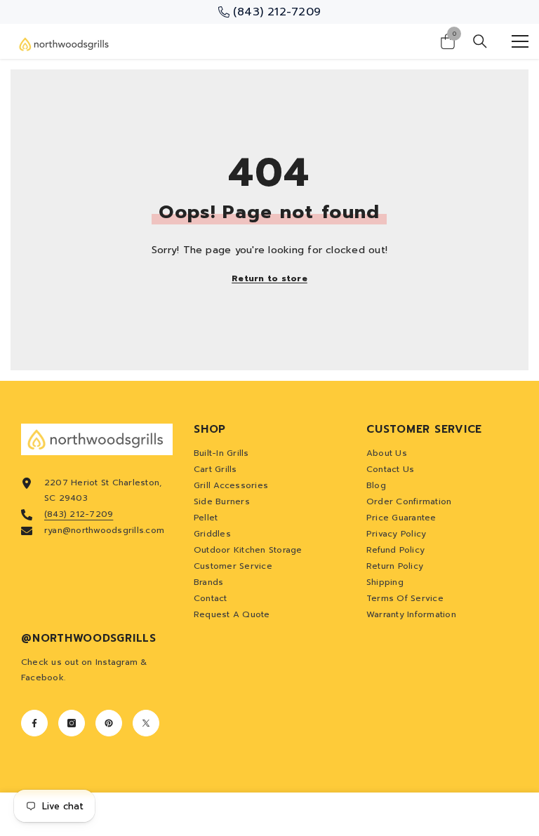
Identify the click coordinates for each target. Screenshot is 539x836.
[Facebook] (34, 723)
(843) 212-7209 (78, 514)
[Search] (480, 41)
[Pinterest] (108, 723)
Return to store (269, 278)
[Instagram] (71, 723)
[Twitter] (146, 723)
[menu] (520, 41)
